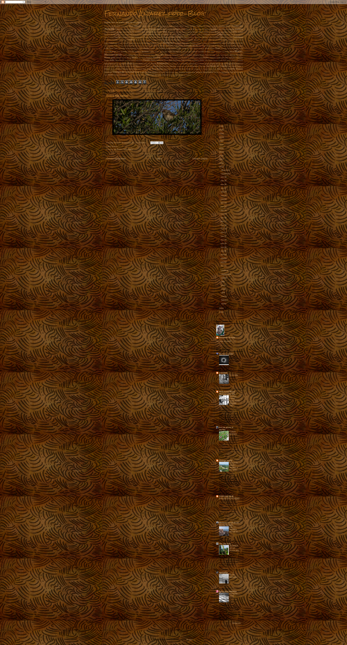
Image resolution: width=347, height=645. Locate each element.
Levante (201, 52)
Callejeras (193, 34)
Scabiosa (113, 69)
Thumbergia (108, 72)
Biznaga (230, 32)
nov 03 (224, 258)
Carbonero (213, 34)
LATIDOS (223, 373)
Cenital (131, 37)
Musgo (129, 58)
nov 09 (224, 243)
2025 (221, 130)
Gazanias (127, 48)
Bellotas (201, 32)
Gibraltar (146, 48)
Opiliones (232, 58)
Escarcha (153, 43)
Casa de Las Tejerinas (237, 34)
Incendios (124, 52)
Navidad (156, 57)
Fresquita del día (191, 45)
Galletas (225, 46)
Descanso (196, 40)
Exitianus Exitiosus (207, 43)
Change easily (225, 460)
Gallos (229, 46)
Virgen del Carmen (156, 75)
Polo (149, 63)
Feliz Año (240, 43)
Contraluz (108, 40)
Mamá (140, 55)
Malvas (136, 55)
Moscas (232, 55)
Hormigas (112, 52)
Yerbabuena (175, 75)
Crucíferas (143, 40)
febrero (224, 300)
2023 (221, 137)
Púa (198, 63)
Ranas (238, 64)
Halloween (201, 48)
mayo (224, 289)
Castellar (117, 37)
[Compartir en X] (156, 142)
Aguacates (176, 26)
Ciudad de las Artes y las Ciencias (191, 37)
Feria (115, 46)
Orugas (106, 60)
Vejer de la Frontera (236, 72)
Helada (207, 48)
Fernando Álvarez (227, 337)
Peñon (202, 60)
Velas (105, 75)
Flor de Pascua (139, 46)
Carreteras (227, 34)
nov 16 (224, 225)
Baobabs (190, 32)
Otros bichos (119, 60)
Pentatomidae (195, 60)
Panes (171, 60)
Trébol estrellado (169, 72)
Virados (147, 75)
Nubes (206, 57)
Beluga (206, 32)
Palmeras (160, 60)
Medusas (189, 55)
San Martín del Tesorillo (216, 66)
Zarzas (181, 75)
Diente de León (213, 40)
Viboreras (134, 75)
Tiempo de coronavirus (125, 71)
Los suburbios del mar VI (233, 529)
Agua (170, 26)
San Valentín (232, 66)
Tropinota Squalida (185, 72)
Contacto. (229, 37)
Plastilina (118, 63)
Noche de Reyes (188, 58)
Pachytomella (139, 60)
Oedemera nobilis (215, 58)
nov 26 (224, 192)
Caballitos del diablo (154, 34)
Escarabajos (146, 43)
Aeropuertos (165, 26)
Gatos (116, 48)
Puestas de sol (221, 64)
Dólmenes (235, 40)
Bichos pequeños (221, 32)
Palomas (166, 60)
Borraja (113, 34)
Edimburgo (113, 43)
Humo (118, 51)
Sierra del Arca (179, 69)
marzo (224, 296)
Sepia (144, 69)
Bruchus (122, 34)
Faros (234, 43)
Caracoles (206, 34)
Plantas (106, 64)
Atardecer (238, 29)
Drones (241, 40)
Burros (145, 34)
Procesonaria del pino (175, 63)
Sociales (188, 69)
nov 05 (224, 251)
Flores (171, 45)
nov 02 (224, 262)
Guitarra (185, 48)
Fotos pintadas (178, 46)
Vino (143, 75)
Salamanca (172, 66)
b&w (165, 32)
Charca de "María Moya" (153, 37)
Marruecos (182, 55)
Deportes (190, 40)
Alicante (228, 26)
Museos (124, 58)
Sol (193, 69)
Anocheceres (154, 29)
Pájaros (153, 60)
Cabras (179, 34)
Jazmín (170, 52)
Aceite (159, 26)
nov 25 (224, 195)
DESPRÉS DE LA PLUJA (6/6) (234, 548)
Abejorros (137, 26)
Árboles (176, 29)
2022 (221, 141)
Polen (141, 64)
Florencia (164, 46)
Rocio (151, 66)
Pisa (224, 60)
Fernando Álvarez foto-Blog (154, 13)
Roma (161, 66)
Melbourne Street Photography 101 (227, 393)
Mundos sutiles (226, 354)
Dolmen (230, 40)
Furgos (208, 46)
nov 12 (224, 232)
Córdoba (115, 40)
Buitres (135, 34)
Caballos (164, 34)
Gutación (195, 48)
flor (134, 46)
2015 (221, 167)
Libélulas (207, 52)
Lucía (222, 51)
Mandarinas (146, 55)
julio (223, 281)
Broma (118, 34)
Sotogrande (198, 69)
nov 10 (224, 240)
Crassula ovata (122, 40)
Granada (167, 48)
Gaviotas (121, 48)
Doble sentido (222, 40)
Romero (166, 66)
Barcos (195, 32)
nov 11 (224, 236)
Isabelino (152, 51)
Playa (129, 63)
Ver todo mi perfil (223, 341)
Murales (118, 58)
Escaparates (126, 43)
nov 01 (224, 266)
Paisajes (146, 60)
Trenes (176, 72)
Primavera (162, 63)
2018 (221, 156)
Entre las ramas (117, 95)
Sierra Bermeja (157, 69)
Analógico (132, 29)
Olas (226, 58)
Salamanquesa (180, 66)
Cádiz (183, 34)
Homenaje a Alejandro (227, 48)
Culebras (166, 40)
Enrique (120, 43)
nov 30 (224, 177)
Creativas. (131, 39)
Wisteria (165, 75)
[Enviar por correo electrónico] (151, 142)
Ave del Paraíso (136, 32)
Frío (200, 46)
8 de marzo (124, 26)
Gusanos (190, 48)
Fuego (204, 46)
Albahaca (192, 26)
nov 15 (224, 229)
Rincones (142, 66)
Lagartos (184, 51)
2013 (221, 312)
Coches (210, 37)
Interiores (138, 52)
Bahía (169, 32)
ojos (222, 58)
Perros (210, 60)
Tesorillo (231, 69)
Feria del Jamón (122, 46)
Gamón (234, 46)
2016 (221, 163)
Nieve (172, 58)
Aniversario (144, 29)
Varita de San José (218, 72)
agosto (224, 278)
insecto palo (131, 51)
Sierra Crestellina (168, 69)
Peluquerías (188, 60)
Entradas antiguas (200, 158)
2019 (221, 152)
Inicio (159, 158)
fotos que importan (228, 591)
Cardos (220, 34)
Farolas (229, 43)
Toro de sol (161, 72)
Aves (143, 32)
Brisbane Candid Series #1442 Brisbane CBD (234, 400)
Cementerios (125, 37)
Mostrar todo (236, 623)
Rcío (241, 63)
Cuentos (148, 40)
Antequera (163, 29)
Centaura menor (138, 37)
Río (147, 66)
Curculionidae (175, 40)
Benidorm (211, 32)
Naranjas (149, 58)
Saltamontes (194, 66)
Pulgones (229, 64)
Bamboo (184, 32)
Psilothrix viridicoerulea (189, 64)
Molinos (227, 55)
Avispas (154, 32)
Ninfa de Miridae (179, 58)
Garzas (111, 48)
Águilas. (181, 26)
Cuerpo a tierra (157, 40)
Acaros (155, 26)
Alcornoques (207, 26)
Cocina (215, 37)
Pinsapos (215, 60)
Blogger (189, 639)
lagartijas (179, 52)
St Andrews (204, 69)
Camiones (200, 34)
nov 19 (224, 214)
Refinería (112, 66)
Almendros (235, 26)
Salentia (187, 66)
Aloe (241, 26)
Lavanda (194, 52)
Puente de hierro (205, 64)
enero (224, 304)
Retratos (133, 66)
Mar (162, 55)
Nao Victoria (142, 58)
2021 (221, 144)
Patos (183, 60)
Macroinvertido (113, 54)
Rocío (155, 66)
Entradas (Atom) (162, 165)
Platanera (124, 64)
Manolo (153, 55)
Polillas (145, 63)
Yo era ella (233, 375)
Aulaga (119, 32)
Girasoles (152, 48)
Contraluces (238, 37)
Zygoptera (188, 75)
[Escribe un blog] (154, 142)
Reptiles (128, 66)
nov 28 (224, 184)
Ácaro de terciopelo (146, 26)
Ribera (138, 66)
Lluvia (218, 52)
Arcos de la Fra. (191, 29)
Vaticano (227, 72)
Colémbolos (222, 37)
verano (110, 75)
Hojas (217, 48)
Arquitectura (213, 29)
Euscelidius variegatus (195, 43)
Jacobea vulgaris (159, 51)
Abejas (130, 26)
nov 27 (224, 188)
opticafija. (223, 572)
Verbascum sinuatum (120, 75)
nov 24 (224, 199)
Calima (187, 34)
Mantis (157, 55)
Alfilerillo (215, 26)
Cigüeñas (179, 37)
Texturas (239, 69)
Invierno (145, 51)
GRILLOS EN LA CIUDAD (229, 498)
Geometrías (139, 48)
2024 (221, 133)
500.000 (113, 26)
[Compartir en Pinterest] (162, 142)
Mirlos (218, 55)
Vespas (129, 75)
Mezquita (196, 55)
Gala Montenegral (217, 46)
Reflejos (118, 66)
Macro (231, 52)
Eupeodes (185, 43)
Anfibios (137, 29)
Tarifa (214, 69)
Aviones (148, 32)
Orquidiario (239, 58)
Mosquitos (239, 55)
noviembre (226, 174)
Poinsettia (135, 63)
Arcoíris (183, 29)
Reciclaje (106, 66)
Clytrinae (204, 37)
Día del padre (203, 40)
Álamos (187, 26)
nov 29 (224, 181)
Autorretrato (127, 32)
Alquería (109, 28)
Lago (189, 52)
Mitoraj (222, 55)
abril (223, 292)
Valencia (199, 72)
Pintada (221, 60)
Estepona (168, 42)
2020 (221, 148)
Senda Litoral (137, 69)
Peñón (206, 60)
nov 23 (224, 203)
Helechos (212, 48)
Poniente (153, 64)
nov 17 (224, 221)
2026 (221, 126)
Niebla (166, 58)
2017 (221, 159)
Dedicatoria (184, 40)
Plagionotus (239, 60)
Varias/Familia (207, 72)
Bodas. (235, 32)
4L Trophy (107, 26)
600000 (118, 26)
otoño (112, 60)
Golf (157, 48)
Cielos (172, 37)
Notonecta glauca (198, 58)
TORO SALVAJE (226, 496)
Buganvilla (128, 34)
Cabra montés (172, 34)
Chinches (165, 37)
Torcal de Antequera (151, 72)
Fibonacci (129, 46)
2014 (221, 308)
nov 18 (224, 217)
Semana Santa (127, 69)
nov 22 (224, 206)
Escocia (160, 43)
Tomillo (142, 72)
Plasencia (112, 64)
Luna (227, 52)
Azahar (160, 32)
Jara (165, 52)
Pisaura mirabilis (231, 60)
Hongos (236, 48)
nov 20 (224, 210)
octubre (224, 270)
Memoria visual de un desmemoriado (229, 524)
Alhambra (221, 26)
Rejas (123, 66)
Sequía (149, 69)
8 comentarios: (141, 143)
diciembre (225, 170)
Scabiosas (119, 69)
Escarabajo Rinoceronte (135, 43)
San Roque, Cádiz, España (123, 149)
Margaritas (168, 55)
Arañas (170, 29)
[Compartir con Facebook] (159, 142)
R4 (234, 64)
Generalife (133, 48)
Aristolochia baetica (202, 29)
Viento (139, 75)
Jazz (174, 52)
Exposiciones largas (219, 43)
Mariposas (175, 55)
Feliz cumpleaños (109, 46)
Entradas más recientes (116, 158)
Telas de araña (221, 69)
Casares (106, 37)
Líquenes (213, 51)
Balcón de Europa (177, 32)
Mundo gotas (110, 57)
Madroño (125, 55)
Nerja (162, 58)
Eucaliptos (178, 43)
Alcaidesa (199, 26)
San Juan (203, 66)
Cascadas (111, 37)
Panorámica (177, 60)
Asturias (231, 29)
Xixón (170, 75)
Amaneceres (119, 29)
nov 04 (224, 254)
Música (135, 57)
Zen (184, 75)
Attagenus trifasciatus (110, 32)
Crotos (138, 40)
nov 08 (224, 247)
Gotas (161, 48)
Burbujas (139, 34)
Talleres (210, 69)
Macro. (239, 51)
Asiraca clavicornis (222, 29)
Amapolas (126, 29)
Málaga (130, 55)
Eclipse (106, 43)
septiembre (226, 274)
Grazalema (173, 48)
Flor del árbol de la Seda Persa (152, 46)
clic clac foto (225, 544)
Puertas (213, 64)
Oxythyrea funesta (130, 60)
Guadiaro (179, 48)
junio (223, 285)
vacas (193, 72)
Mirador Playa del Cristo (207, 55)
